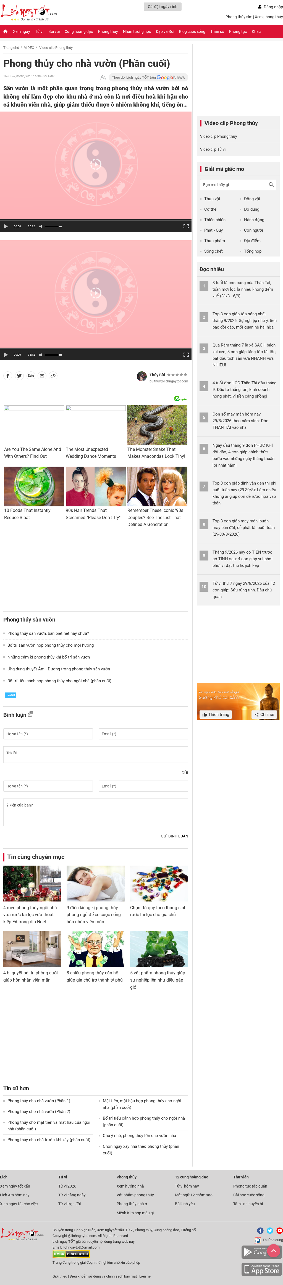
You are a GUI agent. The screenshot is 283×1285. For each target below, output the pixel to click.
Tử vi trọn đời (69, 1204)
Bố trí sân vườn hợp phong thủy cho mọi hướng (50, 645)
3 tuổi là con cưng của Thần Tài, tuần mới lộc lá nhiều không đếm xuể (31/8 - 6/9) (243, 289)
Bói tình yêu (185, 1204)
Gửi (185, 773)
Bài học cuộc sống (248, 1195)
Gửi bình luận (174, 836)
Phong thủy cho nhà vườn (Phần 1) (38, 1100)
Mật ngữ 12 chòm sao (194, 1195)
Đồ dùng (251, 209)
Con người (253, 230)
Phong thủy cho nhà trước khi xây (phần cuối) (48, 1139)
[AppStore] (262, 1275)
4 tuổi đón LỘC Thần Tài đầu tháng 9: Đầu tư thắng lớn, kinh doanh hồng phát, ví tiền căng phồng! (244, 389)
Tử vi (39, 31)
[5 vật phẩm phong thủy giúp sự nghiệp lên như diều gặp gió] (159, 949)
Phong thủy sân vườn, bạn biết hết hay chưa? (48, 633)
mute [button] (41, 226)
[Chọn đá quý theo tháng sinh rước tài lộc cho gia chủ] (159, 883)
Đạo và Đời (165, 31)
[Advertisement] (95, 570)
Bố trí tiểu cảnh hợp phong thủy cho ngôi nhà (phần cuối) (59, 680)
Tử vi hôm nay (187, 1186)
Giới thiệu (60, 1276)
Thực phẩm (214, 240)
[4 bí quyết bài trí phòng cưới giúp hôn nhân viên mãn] (32, 949)
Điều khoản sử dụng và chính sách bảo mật (104, 1276)
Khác (256, 31)
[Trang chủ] (5, 31)
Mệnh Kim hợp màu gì (135, 1213)
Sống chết (213, 251)
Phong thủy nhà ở (132, 1204)
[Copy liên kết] (53, 376)
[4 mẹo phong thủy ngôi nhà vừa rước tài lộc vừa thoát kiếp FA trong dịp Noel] (32, 883)
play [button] (5, 226)
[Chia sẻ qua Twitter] (19, 376)
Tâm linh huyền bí (248, 1204)
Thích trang (218, 714)
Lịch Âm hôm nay (15, 1195)
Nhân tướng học (137, 31)
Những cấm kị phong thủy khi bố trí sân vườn (48, 657)
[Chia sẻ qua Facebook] (7, 376)
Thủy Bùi (157, 375)
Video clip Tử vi (213, 149)
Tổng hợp (252, 251)
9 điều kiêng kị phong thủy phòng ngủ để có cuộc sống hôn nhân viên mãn (94, 914)
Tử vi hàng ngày (72, 1195)
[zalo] (31, 376)
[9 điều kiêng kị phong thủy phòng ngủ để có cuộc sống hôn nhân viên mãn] (95, 883)
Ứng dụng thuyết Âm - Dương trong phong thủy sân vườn (58, 669)
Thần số (217, 31)
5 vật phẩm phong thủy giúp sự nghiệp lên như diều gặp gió (157, 980)
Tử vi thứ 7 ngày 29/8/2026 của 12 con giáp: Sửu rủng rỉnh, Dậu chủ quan (244, 590)
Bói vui (54, 31)
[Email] (42, 376)
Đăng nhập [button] (273, 6)
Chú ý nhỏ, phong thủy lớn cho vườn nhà (139, 1135)
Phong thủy (108, 31)
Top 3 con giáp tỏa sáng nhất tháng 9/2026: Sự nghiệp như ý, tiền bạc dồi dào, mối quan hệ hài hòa (245, 320)
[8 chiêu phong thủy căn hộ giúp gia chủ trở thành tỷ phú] (95, 949)
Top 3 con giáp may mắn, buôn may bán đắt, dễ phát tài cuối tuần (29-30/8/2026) (244, 528)
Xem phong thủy (269, 17)
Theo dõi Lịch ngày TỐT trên (134, 77)
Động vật (252, 198)
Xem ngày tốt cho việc (19, 1204)
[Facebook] (259, 1233)
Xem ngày (21, 31)
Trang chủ (11, 48)
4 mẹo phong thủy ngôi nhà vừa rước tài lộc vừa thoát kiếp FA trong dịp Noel (30, 914)
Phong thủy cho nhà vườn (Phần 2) (38, 1111)
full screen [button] (185, 225)
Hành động (254, 219)
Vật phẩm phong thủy (135, 1195)
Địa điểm (252, 240)
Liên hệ (145, 1276)
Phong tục (238, 31)
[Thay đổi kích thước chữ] (103, 77)
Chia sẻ (266, 714)
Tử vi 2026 (67, 1186)
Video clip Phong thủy (56, 48)
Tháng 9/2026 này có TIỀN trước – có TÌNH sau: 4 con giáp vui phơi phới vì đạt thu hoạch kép (244, 559)
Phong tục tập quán (250, 1186)
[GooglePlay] (262, 1258)
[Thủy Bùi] (142, 376)
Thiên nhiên (215, 219)
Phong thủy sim (239, 17)
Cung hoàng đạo (79, 31)
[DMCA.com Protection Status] (71, 1257)
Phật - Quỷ (213, 230)
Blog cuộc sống (192, 31)
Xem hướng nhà (130, 1186)
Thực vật (212, 198)
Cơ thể (210, 209)
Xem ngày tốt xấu (15, 1186)
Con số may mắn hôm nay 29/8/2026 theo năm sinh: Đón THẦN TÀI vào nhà (240, 421)
